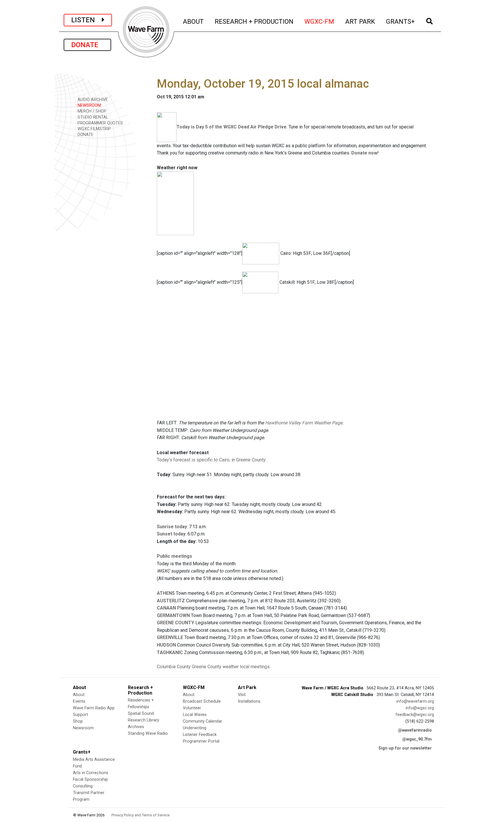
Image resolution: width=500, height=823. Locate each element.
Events (79, 701)
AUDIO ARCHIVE (92, 99)
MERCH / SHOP (91, 111)
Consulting (83, 786)
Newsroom (83, 728)
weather (231, 666)
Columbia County (174, 666)
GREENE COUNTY (175, 622)
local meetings (255, 666)
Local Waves (195, 714)
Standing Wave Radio (148, 733)
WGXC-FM (320, 21)
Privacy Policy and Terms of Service (140, 815)
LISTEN (86, 20)
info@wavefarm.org (415, 701)
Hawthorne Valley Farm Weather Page (303, 423)
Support (80, 714)
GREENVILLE (170, 637)
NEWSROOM (88, 105)
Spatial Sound (141, 713)
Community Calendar (202, 721)
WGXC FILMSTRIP (93, 128)
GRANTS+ (400, 21)
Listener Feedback (200, 734)
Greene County (206, 666)
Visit (242, 694)
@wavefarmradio (415, 730)
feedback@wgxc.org (415, 714)
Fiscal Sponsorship (90, 779)
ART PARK (360, 21)
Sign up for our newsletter (405, 748)
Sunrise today (172, 526)
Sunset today (171, 534)
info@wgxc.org (420, 708)
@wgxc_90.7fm (417, 739)
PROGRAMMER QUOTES (99, 123)
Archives (136, 726)
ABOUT (193, 21)
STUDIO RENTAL (92, 117)
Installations (249, 701)
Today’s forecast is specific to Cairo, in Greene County (211, 460)
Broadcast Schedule (202, 701)
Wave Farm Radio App (94, 708)
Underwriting (194, 728)
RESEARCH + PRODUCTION (254, 21)
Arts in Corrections (90, 772)
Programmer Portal (201, 741)
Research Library (143, 720)
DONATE (87, 45)
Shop (78, 721)
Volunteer (192, 708)
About (78, 694)
